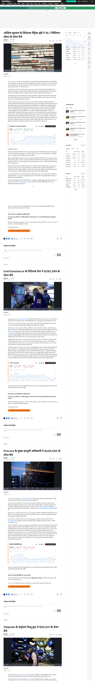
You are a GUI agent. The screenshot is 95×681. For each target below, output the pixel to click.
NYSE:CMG (26, 656)
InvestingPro (25, 163)
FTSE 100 (67, 38)
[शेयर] (50, 22)
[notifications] (89, 1)
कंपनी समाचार (54, 5)
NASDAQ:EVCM (23, 300)
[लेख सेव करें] (53, 22)
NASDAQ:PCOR (27, 480)
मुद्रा (66, 14)
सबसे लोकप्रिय (11, 5)
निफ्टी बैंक (67, 32)
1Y (19, 114)
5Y (21, 114)
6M (17, 114)
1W (12, 114)
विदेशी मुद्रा (21, 5)
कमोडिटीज (25, 5)
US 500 (67, 36)
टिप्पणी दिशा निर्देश (6, 239)
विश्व (46, 5)
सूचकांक (70, 14)
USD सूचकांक (68, 40)
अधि (23, 114)
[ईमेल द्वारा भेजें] (28, 220)
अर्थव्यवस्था (39, 5)
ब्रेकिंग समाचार (16, 5)
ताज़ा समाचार (5, 5)
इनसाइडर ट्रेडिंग (12, 21)
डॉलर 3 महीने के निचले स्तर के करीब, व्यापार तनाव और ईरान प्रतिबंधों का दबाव (77, 116)
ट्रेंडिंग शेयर (68, 155)
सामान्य (43, 5)
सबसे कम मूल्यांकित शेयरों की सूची (45, 489)
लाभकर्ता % (73, 129)
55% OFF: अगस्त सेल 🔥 (71, 1)
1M (14, 114)
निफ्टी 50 (67, 28)
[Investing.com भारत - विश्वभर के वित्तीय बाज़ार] (7, 1)
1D (10, 114)
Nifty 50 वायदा (68, 34)
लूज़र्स (77, 129)
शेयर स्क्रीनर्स (50, 3)
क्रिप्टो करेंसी (49, 5)
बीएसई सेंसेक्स (68, 30)
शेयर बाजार (29, 5)
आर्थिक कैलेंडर (44, 3)
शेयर (78, 14)
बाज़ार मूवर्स (68, 126)
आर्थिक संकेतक (34, 5)
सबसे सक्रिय (68, 129)
